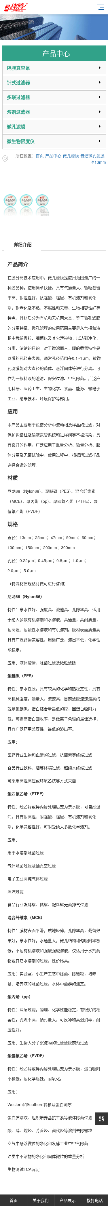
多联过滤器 (18, 97)
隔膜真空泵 (18, 67)
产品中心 (53, 155)
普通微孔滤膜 (92, 155)
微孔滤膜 (16, 126)
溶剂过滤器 (18, 112)
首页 (40, 155)
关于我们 (41, 1200)
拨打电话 (95, 1200)
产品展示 (68, 1200)
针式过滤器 (18, 82)
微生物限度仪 (21, 141)
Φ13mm (98, 162)
